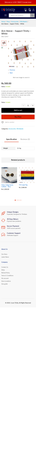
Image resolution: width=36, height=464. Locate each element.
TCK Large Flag (23, 185)
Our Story (4, 254)
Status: (3, 86)
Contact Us (4, 267)
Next (11, 73)
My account (4, 278)
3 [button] (18, 200)
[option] (9, 180)
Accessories (12, 129)
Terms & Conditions (7, 275)
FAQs (3, 270)
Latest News (5, 257)
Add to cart (18, 110)
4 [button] (20, 200)
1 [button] (15, 200)
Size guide (4, 284)
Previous (12, 70)
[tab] (11, 140)
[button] (4, 182)
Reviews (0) (25, 139)
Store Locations (6, 281)
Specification (11, 139)
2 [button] (17, 200)
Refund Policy (5, 273)
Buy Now (18, 117)
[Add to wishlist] (13, 182)
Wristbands (20, 129)
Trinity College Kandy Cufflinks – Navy (7, 185)
